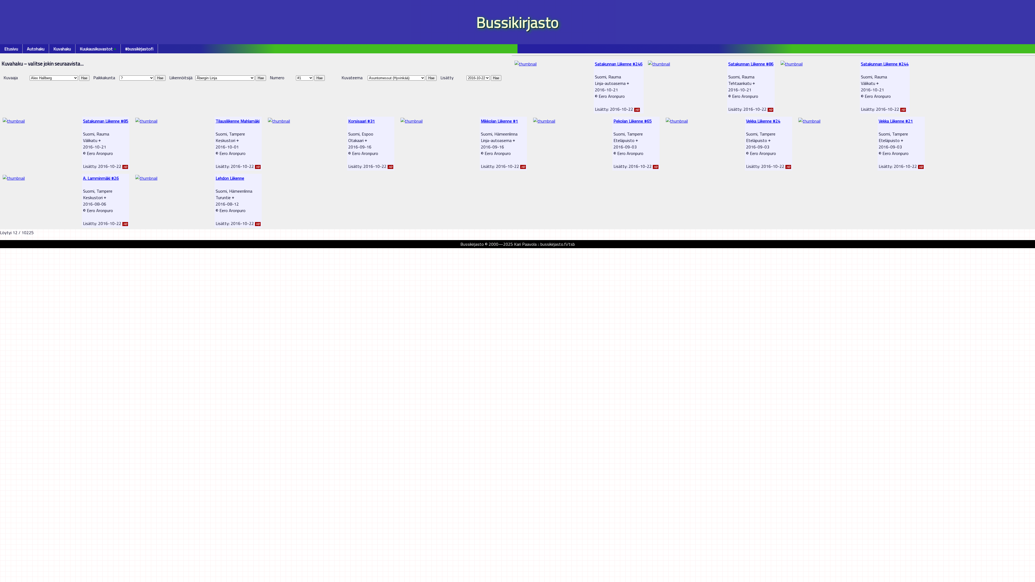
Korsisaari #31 (361, 121)
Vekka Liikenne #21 (896, 121)
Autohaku (35, 49)
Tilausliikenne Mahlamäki (238, 121)
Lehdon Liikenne (230, 178)
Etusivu (11, 49)
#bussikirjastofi (139, 49)
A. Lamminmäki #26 (101, 178)
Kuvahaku (62, 49)
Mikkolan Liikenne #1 (499, 121)
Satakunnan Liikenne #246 (619, 64)
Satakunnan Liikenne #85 (105, 121)
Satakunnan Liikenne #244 (885, 64)
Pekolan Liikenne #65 (632, 121)
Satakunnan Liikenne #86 (751, 64)
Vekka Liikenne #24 (763, 121)
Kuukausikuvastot (98, 49)
